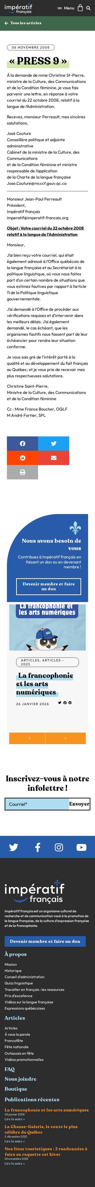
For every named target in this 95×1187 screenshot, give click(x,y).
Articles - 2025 (42, 662)
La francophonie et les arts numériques (44, 684)
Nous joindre (20, 1079)
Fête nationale (17, 1047)
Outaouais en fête (19, 1053)
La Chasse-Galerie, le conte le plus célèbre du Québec (41, 1129)
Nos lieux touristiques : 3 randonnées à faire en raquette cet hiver (46, 1151)
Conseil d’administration (25, 977)
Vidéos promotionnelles (24, 1059)
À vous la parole (17, 1034)
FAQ (10, 1069)
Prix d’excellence (19, 996)
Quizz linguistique (19, 983)
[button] (66, 8)
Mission (11, 964)
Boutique (16, 1089)
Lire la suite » (15, 1119)
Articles (30, 660)
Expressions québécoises (25, 1008)
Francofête (14, 1040)
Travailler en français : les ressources (34, 989)
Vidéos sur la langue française (29, 1002)
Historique (13, 970)
